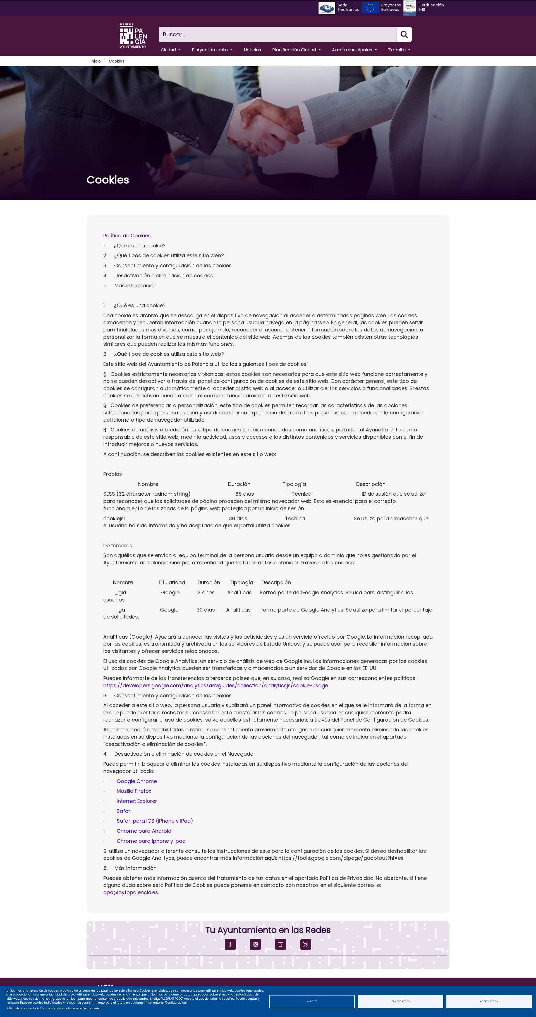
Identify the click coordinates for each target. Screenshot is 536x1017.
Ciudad (169, 50)
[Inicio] (133, 36)
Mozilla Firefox (134, 790)
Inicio (96, 61)
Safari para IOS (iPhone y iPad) (155, 820)
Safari (124, 811)
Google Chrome (137, 781)
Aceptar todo (489, 1001)
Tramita (397, 50)
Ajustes (312, 1001)
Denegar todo (400, 1001)
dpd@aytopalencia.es (130, 892)
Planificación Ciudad (294, 50)
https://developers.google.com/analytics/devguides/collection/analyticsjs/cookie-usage (215, 685)
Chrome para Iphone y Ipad (151, 840)
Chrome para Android (144, 830)
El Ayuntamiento (210, 50)
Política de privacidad (20, 1008)
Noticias (252, 50)
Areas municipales (352, 50)
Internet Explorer (137, 801)
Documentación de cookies (84, 1008)
